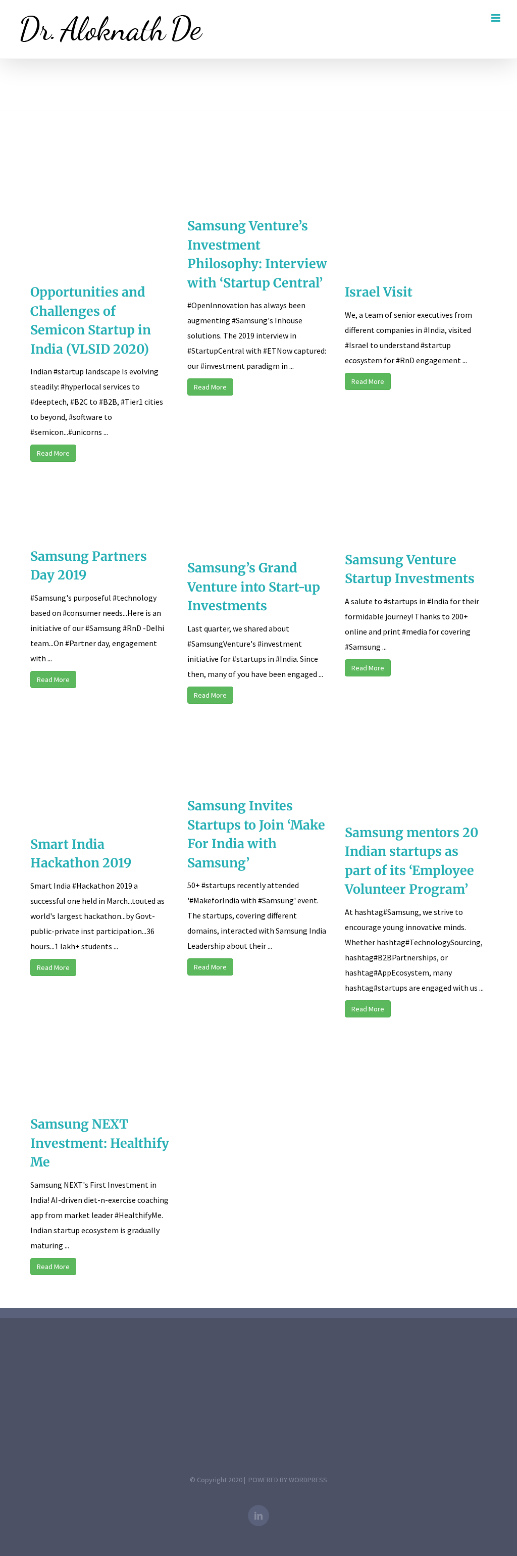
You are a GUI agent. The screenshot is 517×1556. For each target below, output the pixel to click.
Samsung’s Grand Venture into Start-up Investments (253, 587)
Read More (53, 453)
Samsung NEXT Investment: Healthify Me (99, 1143)
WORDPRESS (308, 1479)
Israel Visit (378, 292)
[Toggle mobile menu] (496, 18)
